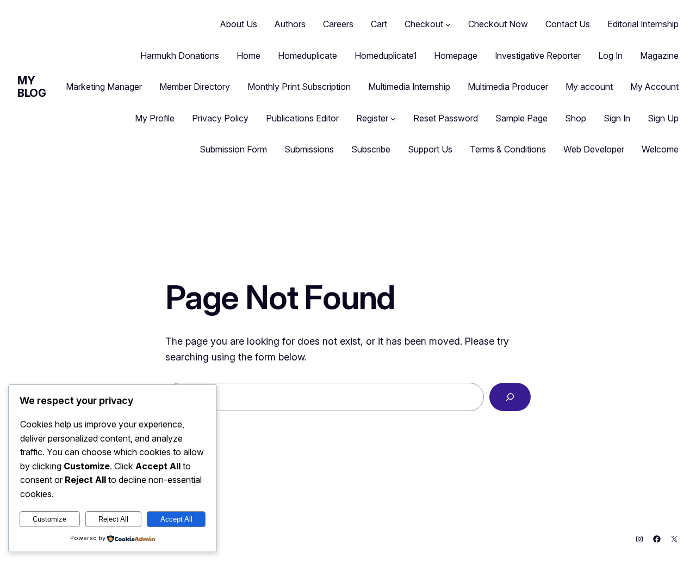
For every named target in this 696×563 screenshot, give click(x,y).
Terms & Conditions (508, 149)
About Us (238, 24)
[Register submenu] (393, 118)
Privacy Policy (220, 118)
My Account (654, 86)
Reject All (113, 519)
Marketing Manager (104, 86)
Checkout (424, 24)
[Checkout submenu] (448, 24)
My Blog (31, 87)
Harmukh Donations (179, 55)
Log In (610, 55)
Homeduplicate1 (386, 55)
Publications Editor (302, 118)
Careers (338, 24)
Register (372, 118)
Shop (575, 118)
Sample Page (521, 118)
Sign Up (663, 118)
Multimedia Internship (409, 86)
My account (589, 86)
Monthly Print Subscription (299, 86)
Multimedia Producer (508, 86)
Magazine (659, 55)
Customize (49, 519)
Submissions (309, 149)
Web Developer (593, 149)
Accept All (176, 519)
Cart (379, 24)
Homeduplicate (307, 55)
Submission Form (233, 149)
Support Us (430, 149)
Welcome (660, 149)
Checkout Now (498, 24)
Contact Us (567, 24)
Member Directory (194, 86)
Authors (290, 24)
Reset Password (445, 118)
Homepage (455, 55)
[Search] (510, 397)
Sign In (617, 118)
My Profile (155, 118)
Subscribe (370, 149)
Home (248, 55)
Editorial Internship (643, 24)
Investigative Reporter (538, 55)
